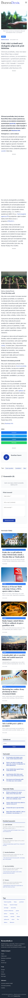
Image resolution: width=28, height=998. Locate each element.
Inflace (18, 916)
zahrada (12, 916)
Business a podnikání (6, 958)
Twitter (14, 436)
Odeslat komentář (9, 520)
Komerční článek (13, 904)
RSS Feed (3, 976)
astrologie (6, 907)
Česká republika (9, 468)
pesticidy (13, 123)
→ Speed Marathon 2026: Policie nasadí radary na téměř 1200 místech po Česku (13, 886)
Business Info (16, 130)
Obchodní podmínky (6, 985)
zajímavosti (6, 919)
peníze (17, 910)
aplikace (21, 390)
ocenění (3, 151)
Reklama (3, 974)
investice (6, 916)
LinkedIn (14, 439)
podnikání (21, 901)
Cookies (3, 987)
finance (5, 904)
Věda (24, 468)
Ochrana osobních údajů (7, 983)
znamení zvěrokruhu (8, 910)
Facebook (14, 432)
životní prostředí (21, 366)
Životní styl (3, 962)
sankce (5, 913)
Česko (3, 36)
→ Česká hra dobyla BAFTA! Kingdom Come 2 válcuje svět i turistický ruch (13, 831)
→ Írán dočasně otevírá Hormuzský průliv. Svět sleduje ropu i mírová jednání (14, 858)
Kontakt (3, 969)
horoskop (12, 913)
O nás (2, 972)
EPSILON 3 (10, 221)
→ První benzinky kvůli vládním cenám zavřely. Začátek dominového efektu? (12, 872)
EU (17, 913)
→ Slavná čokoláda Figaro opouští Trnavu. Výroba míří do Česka (13, 844)
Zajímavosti (3, 956)
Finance (3, 960)
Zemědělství (18, 468)
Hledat (14, 746)
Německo (12, 922)
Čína (18, 919)
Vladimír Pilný (17, 996)
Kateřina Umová (5, 39)
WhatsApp (14, 442)
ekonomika (13, 907)
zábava (5, 922)
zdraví (12, 919)
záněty (3, 345)
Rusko (15, 901)
